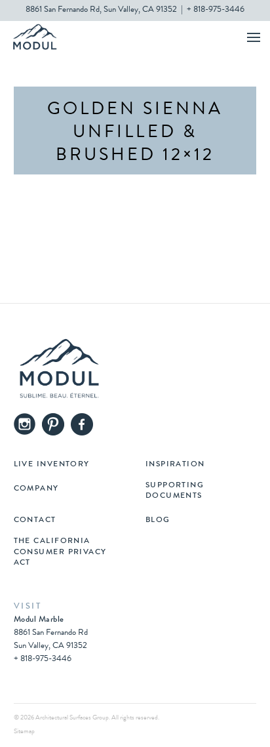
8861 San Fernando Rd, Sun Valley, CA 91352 (101, 10)
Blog (157, 521)
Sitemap (24, 732)
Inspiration (175, 465)
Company (36, 489)
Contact (35, 521)
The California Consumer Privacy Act (60, 552)
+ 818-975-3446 (215, 10)
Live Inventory (52, 465)
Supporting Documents (174, 491)
